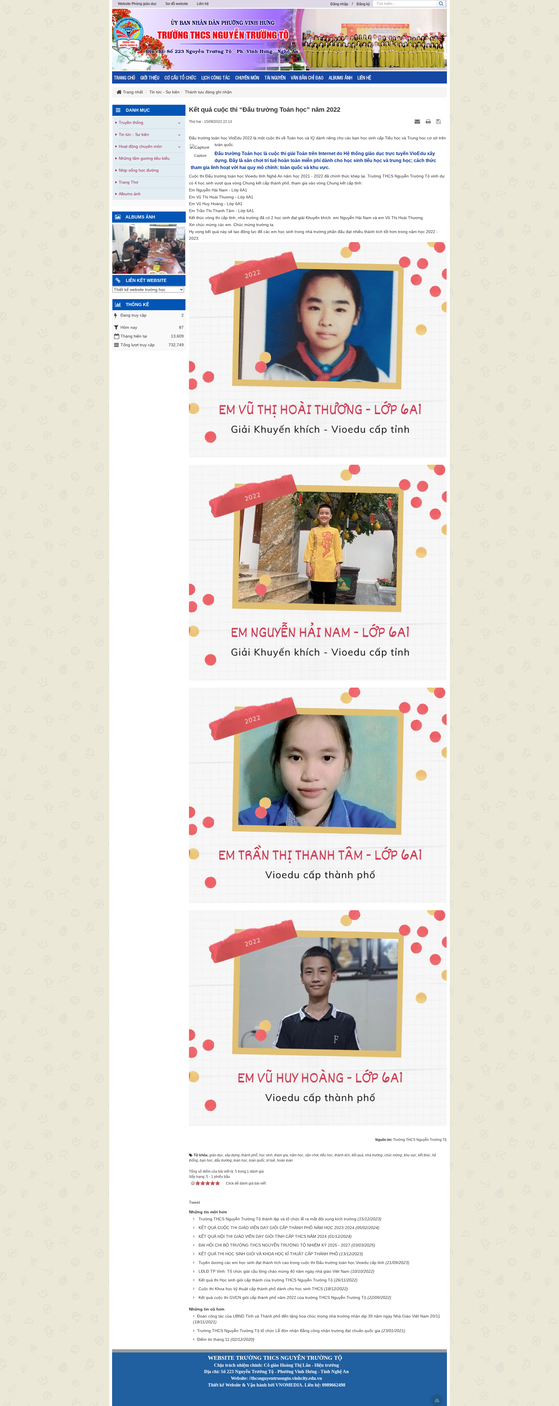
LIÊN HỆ (364, 77)
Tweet (194, 1202)
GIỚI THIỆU (149, 77)
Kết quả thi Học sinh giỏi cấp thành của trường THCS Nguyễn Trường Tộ (266, 1280)
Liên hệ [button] (203, 4)
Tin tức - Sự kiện (134, 134)
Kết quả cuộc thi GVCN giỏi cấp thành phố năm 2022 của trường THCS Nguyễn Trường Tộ (282, 1297)
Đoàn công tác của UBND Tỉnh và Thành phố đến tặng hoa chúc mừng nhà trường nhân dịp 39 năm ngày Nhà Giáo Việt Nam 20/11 (318, 1316)
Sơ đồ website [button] (176, 4)
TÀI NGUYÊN (275, 77)
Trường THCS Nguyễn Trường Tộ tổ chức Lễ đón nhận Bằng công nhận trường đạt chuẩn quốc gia (288, 1330)
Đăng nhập (339, 4)
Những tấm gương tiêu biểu (144, 158)
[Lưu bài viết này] (439, 121)
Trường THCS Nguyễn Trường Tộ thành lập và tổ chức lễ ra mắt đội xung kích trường (277, 1219)
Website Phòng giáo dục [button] (137, 4)
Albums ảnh (130, 193)
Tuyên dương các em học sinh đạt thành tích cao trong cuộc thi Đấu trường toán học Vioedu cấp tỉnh (291, 1262)
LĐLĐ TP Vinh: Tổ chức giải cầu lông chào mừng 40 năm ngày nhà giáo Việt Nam (274, 1271)
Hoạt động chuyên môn (140, 146)
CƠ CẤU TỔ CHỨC (180, 77)
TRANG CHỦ (124, 77)
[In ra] (429, 121)
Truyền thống (131, 122)
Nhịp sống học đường (139, 170)
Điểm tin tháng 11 (213, 1339)
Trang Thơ (128, 182)
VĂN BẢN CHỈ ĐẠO (307, 77)
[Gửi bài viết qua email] (418, 121)
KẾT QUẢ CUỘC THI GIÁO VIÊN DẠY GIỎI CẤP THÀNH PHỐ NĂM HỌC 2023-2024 (276, 1227)
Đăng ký (363, 4)
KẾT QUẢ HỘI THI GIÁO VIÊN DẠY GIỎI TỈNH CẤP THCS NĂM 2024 (263, 1236)
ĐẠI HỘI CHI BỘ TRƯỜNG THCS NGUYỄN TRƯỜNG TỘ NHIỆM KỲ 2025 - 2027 (274, 1245)
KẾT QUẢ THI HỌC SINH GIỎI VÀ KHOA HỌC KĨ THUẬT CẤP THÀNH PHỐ (268, 1253)
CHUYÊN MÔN (247, 77)
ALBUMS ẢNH (340, 77)
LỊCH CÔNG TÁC (215, 77)
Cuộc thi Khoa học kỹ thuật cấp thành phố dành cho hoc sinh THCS (261, 1288)
